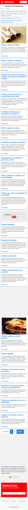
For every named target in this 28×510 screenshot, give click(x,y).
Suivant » (20, 431)
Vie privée (13, 501)
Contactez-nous (21, 501)
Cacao (13, 18)
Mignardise (23, 11)
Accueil (2, 8)
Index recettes (6, 501)
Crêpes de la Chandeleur (11, 13)
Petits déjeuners (18, 20)
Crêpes (3, 13)
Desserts (3, 11)
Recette (8, 8)
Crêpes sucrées (22, 13)
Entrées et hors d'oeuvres (12, 11)
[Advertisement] (14, 302)
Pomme (18, 18)
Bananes (8, 18)
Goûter (3, 20)
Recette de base (9, 20)
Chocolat (3, 18)
